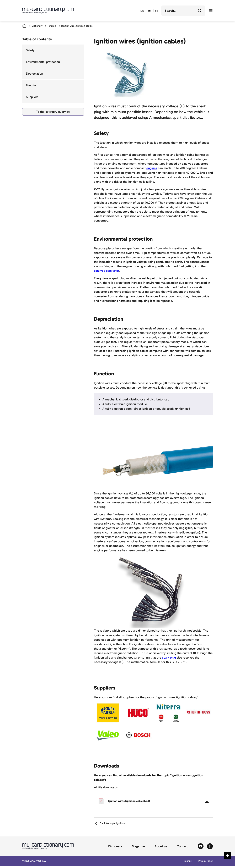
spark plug (169, 657)
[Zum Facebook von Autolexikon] (210, 846)
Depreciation (34, 73)
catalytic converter (106, 271)
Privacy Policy (205, 861)
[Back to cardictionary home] (48, 11)
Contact (182, 846)
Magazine (138, 846)
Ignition (52, 25)
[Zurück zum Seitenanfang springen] (227, 855)
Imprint (187, 861)
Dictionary (37, 25)
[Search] (200, 11)
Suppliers (32, 97)
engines (151, 168)
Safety (30, 50)
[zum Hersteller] (108, 713)
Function (32, 85)
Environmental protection (43, 62)
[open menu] (211, 11)
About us (161, 846)
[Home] (24, 26)
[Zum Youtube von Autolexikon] (201, 846)
